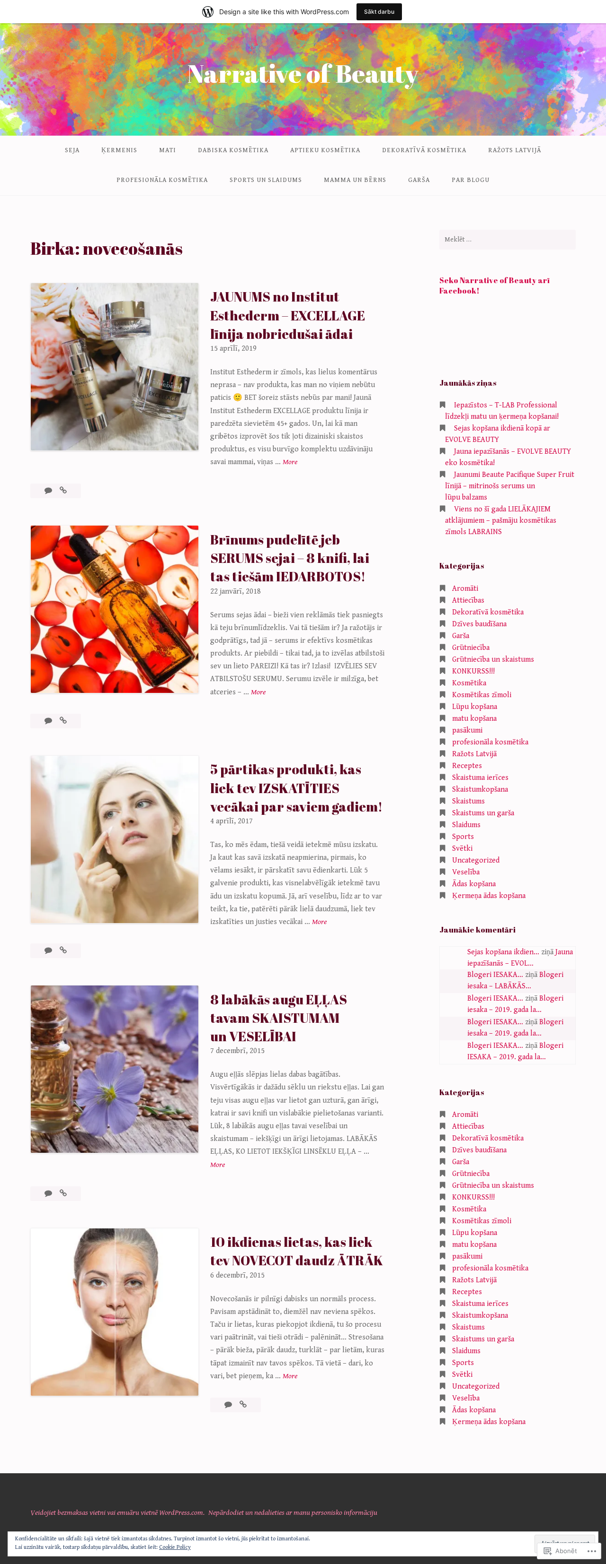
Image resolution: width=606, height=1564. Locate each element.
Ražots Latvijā (514, 150)
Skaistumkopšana (480, 789)
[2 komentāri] (49, 1193)
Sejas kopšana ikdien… (503, 952)
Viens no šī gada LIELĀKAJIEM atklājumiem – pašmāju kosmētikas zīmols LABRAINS (500, 520)
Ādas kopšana (474, 884)
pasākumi (467, 730)
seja (72, 150)
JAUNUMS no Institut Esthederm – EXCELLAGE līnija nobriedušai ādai (287, 314)
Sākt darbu (379, 11)
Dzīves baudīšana (479, 624)
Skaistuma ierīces (480, 777)
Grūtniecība (471, 647)
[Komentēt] (49, 490)
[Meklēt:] (507, 240)
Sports (463, 836)
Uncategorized (475, 860)
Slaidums (466, 825)
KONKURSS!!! (473, 671)
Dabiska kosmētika (233, 150)
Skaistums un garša (483, 813)
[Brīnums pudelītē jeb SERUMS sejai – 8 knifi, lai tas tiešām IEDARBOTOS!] (63, 721)
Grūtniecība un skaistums (493, 659)
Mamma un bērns (355, 180)
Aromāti (465, 588)
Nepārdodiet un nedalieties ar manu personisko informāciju (292, 1512)
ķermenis (119, 150)
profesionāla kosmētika (162, 180)
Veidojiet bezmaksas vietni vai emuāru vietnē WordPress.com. (117, 1512)
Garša (419, 180)
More (290, 462)
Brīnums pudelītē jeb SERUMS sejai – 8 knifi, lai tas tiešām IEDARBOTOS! (289, 557)
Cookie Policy (175, 1547)
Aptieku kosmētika (325, 150)
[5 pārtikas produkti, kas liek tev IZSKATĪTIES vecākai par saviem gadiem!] (63, 950)
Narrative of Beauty (303, 73)
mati (167, 150)
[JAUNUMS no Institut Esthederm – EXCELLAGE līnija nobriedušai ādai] (63, 490)
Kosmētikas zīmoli (481, 695)
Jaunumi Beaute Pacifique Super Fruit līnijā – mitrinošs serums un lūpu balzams (509, 486)
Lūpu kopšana (474, 706)
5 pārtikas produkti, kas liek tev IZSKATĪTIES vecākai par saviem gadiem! (296, 787)
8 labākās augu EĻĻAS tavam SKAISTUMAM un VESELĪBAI (278, 1017)
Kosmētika (469, 683)
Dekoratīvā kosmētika (424, 150)
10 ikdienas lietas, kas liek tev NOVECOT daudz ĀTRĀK (296, 1251)
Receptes (467, 765)
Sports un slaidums (266, 180)
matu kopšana (474, 718)
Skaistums (468, 801)
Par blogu (471, 180)
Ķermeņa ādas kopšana (489, 895)
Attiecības (468, 600)
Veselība (466, 872)
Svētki (462, 848)
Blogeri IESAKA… (495, 974)
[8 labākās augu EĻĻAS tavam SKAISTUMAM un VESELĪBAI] (63, 1193)
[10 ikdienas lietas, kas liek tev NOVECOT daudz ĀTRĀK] (243, 1404)
